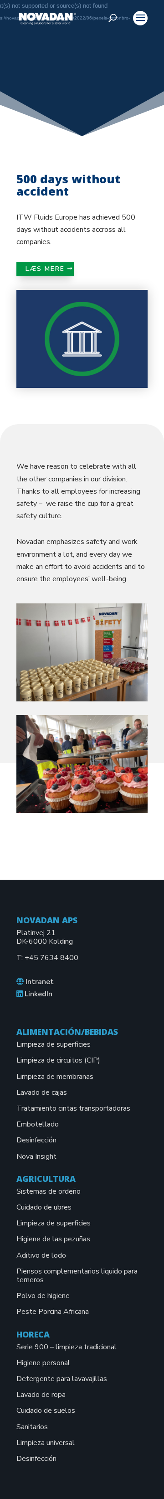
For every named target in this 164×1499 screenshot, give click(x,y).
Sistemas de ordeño (48, 1191)
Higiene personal (43, 1363)
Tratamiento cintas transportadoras (73, 1108)
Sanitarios (32, 1427)
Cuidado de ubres (44, 1207)
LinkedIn (38, 994)
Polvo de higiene (43, 1296)
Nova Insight (36, 1156)
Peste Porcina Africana (52, 1312)
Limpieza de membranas (54, 1077)
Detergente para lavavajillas (61, 1379)
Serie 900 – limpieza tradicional (66, 1347)
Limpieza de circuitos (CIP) (58, 1060)
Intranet (40, 982)
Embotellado (37, 1124)
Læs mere (45, 269)
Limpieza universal (45, 1443)
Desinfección (36, 1140)
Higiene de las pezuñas (53, 1239)
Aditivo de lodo (41, 1255)
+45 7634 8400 (51, 958)
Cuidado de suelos (45, 1411)
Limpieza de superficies (53, 1044)
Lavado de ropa (41, 1395)
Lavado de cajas (41, 1092)
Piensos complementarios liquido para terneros (77, 1275)
